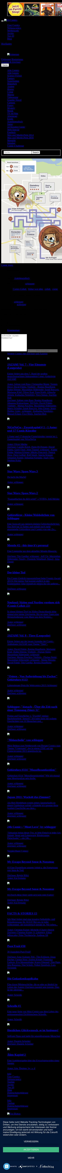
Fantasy (11, 78)
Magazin (11, 140)
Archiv (10, 33)
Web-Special (13, 129)
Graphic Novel (14, 100)
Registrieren (17, 59)
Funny (10, 105)
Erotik (10, 119)
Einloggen (6, 59)
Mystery (11, 108)
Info (9, 1074)
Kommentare (13, 330)
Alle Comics (13, 70)
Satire (10, 124)
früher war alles (35, 289)
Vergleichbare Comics (17, 851)
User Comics (13, 25)
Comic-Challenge (15, 146)
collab (48, 289)
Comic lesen (7, 265)
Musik (10, 111)
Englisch (11, 132)
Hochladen (6, 44)
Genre (5, 65)
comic (55, 289)
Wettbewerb (13, 30)
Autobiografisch (15, 121)
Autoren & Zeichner (10, 62)
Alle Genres (13, 73)
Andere (10, 86)
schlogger (29, 283)
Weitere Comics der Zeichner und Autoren (27, 353)
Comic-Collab (20, 289)
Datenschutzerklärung (17, 1093)
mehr (31, 1157)
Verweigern (31, 1141)
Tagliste (11, 1082)
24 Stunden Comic (16, 127)
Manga (10, 94)
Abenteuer (12, 116)
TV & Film (12, 113)
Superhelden (13, 81)
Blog (9, 38)
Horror (10, 89)
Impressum (12, 1095)
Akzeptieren (31, 1149)
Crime (10, 92)
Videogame (12, 97)
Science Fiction (14, 75)
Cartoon (11, 102)
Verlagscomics (14, 28)
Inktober (11, 143)
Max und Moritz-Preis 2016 (20, 137)
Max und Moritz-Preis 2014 (20, 135)
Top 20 (10, 36)
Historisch (12, 84)
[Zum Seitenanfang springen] (13, 1113)
